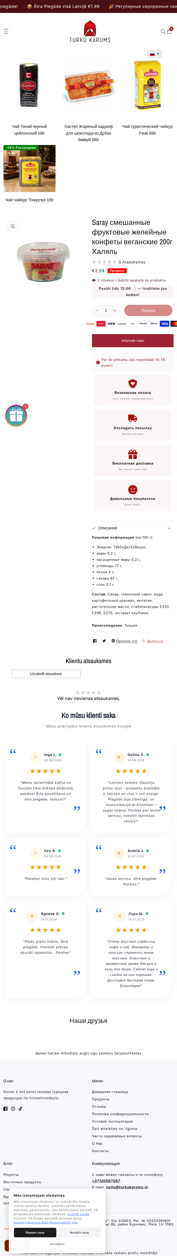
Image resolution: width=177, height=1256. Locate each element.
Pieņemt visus (35, 1232)
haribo (53, 1053)
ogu (94, 1053)
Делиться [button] (155, 641)
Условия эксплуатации (112, 1121)
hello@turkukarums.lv (127, 1187)
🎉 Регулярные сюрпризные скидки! (111, 6)
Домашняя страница (110, 1092)
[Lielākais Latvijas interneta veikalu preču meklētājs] (108, 1253)
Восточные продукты (22, 1182)
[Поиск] (164, 31)
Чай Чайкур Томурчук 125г (29, 200)
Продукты (101, 1099)
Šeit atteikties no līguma (114, 1128)
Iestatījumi (57, 1244)
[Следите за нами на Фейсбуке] (95, 641)
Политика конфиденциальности (120, 1114)
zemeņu (106, 1053)
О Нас (97, 1143)
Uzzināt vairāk (78, 1214)
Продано (148, 310)
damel (41, 1053)
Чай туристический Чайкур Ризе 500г (147, 130)
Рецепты (11, 1174)
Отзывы (99, 1106)
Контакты (100, 1151)
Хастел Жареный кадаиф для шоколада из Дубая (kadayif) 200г (88, 133)
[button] (154, 54)
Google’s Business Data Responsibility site (45, 1222)
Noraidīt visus (79, 1232)
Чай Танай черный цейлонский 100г (29, 130)
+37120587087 (106, 1181)
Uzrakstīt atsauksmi (46, 674)
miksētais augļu (75, 1053)
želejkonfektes (128, 1053)
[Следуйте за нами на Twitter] (104, 641)
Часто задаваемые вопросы (117, 1136)
